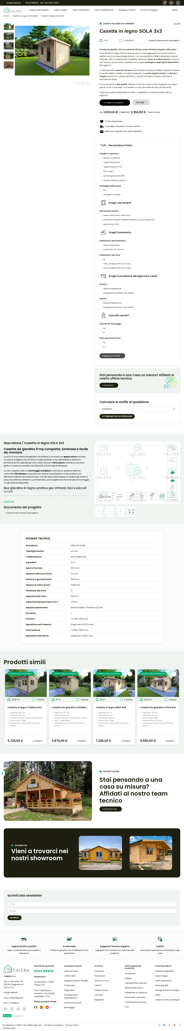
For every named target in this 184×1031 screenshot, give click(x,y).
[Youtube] (24, 1009)
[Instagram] (12, 1009)
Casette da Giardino (39, 10)
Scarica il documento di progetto (21, 512)
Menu (175, 10)
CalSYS (160, 946)
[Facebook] (77, 83)
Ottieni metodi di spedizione (117, 416)
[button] (178, 3)
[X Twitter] (82, 83)
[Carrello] (165, 3)
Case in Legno (60, 10)
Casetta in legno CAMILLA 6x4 (25, 707)
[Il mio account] (171, 3)
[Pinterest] (87, 83)
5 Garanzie (69, 946)
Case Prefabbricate (104, 10)
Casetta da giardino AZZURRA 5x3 (71, 707)
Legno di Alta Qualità (24, 946)
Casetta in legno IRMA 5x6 (111, 707)
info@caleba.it (11, 992)
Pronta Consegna (149, 10)
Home (6, 16)
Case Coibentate (80, 10)
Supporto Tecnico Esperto (115, 946)
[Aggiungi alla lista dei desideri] (42, 674)
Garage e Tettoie (127, 10)
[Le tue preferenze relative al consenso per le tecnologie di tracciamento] (2, 773)
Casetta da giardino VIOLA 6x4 (158, 707)
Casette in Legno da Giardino (25, 16)
